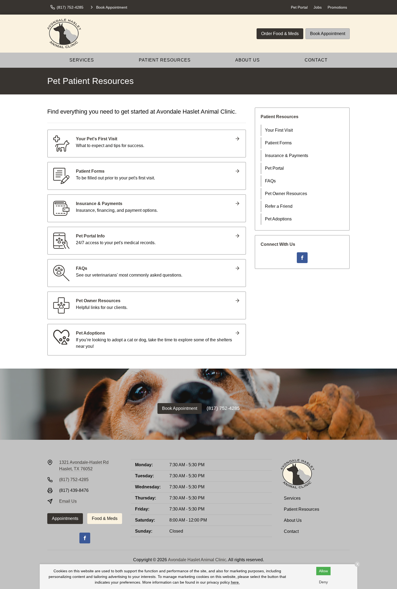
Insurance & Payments (286, 155)
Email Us (68, 501)
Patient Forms (278, 143)
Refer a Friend (278, 206)
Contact (316, 60)
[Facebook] (302, 257)
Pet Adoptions (278, 219)
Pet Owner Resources (286, 193)
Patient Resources (165, 60)
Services (81, 60)
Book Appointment (327, 33)
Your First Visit (279, 130)
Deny (323, 582)
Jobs (318, 7)
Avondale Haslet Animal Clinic (197, 559)
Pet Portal (299, 7)
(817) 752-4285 (223, 408)
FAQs (270, 181)
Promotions (337, 7)
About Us (247, 60)
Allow (323, 571)
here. (235, 582)
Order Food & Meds (280, 33)
